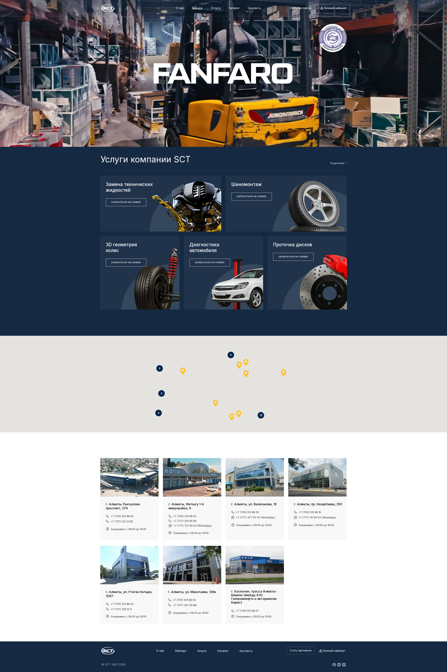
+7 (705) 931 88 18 (309, 512)
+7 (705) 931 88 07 (247, 610)
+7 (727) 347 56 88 (184, 605)
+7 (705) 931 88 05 (247, 512)
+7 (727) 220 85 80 (184, 521)
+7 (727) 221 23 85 (122, 521)
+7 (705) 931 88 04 (184, 600)
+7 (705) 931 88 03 (122, 604)
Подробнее (337, 163)
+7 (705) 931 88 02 (121, 516)
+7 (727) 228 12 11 (121, 609)
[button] (301, 8)
